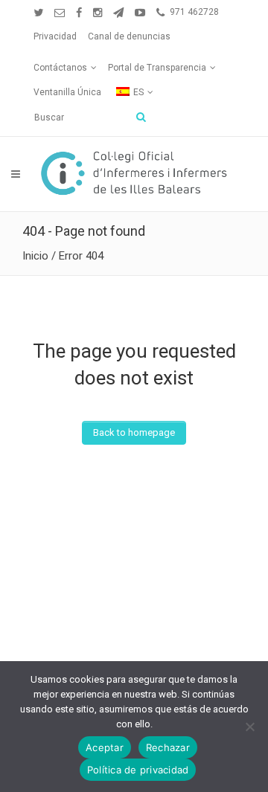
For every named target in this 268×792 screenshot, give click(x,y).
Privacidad (55, 36)
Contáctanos (60, 67)
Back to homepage (134, 432)
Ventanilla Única (67, 92)
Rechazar (168, 747)
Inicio (35, 256)
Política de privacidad (138, 770)
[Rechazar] (249, 726)
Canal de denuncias (129, 36)
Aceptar (105, 747)
